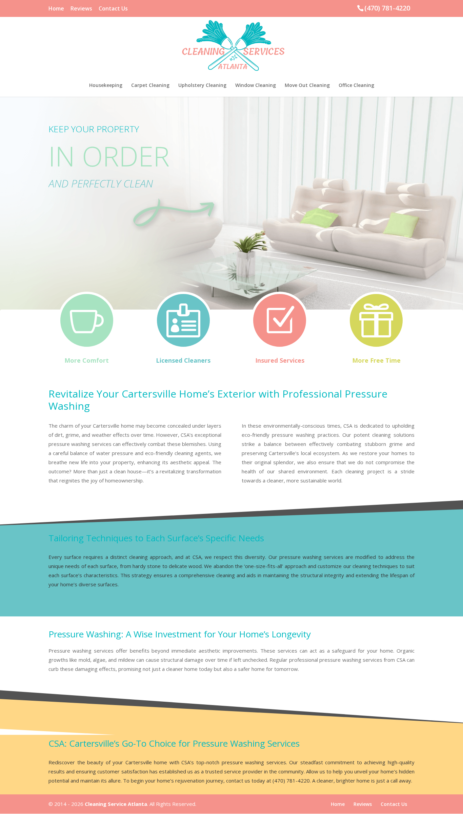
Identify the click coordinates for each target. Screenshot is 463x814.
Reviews (81, 9)
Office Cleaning (356, 85)
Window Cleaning (255, 85)
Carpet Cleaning (150, 85)
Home (56, 9)
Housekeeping (105, 85)
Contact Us (113, 9)
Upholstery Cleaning (202, 85)
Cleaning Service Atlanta (116, 803)
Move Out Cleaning (307, 85)
